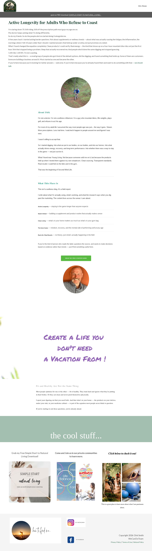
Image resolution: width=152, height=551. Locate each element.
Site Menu (142, 6)
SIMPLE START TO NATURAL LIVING (85, 15)
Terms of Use (127, 542)
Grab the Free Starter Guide (76, 258)
